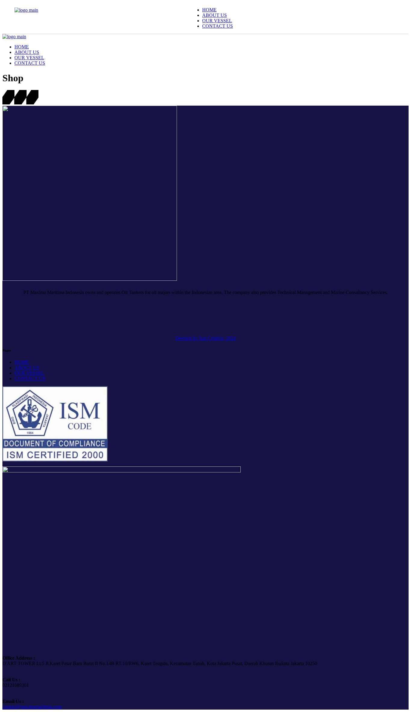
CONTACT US (29, 378)
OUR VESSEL (29, 373)
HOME (21, 362)
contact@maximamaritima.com (31, 706)
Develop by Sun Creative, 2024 (205, 338)
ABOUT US (26, 367)
